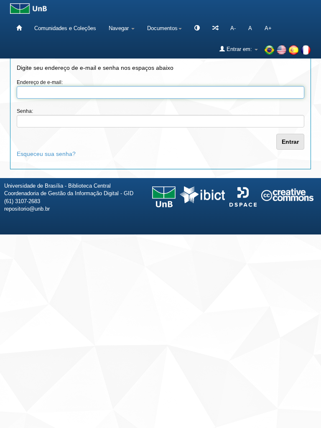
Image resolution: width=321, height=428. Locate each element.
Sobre (308, 247)
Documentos (162, 28)
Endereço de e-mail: (40, 82)
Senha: (25, 111)
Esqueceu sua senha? (46, 153)
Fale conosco (271, 247)
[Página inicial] (19, 28)
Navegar (119, 28)
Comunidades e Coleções (65, 28)
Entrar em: (239, 49)
